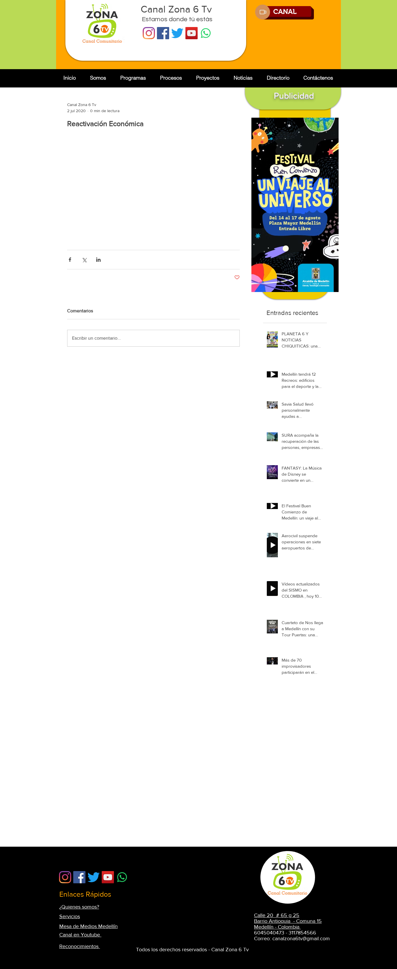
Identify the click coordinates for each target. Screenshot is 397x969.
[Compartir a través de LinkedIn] (98, 259)
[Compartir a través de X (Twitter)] (84, 259)
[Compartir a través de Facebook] (70, 259)
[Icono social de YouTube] (191, 33)
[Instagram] (149, 33)
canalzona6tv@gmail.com (301, 938)
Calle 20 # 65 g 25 (276, 915)
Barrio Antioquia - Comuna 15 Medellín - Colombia (288, 924)
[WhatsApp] (206, 33)
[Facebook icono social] (163, 33)
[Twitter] (177, 33)
